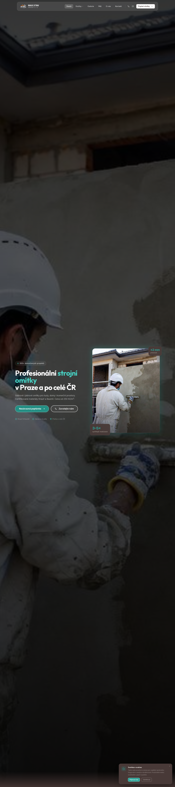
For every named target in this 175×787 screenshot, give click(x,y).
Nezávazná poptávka (30, 408)
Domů (69, 6)
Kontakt (118, 6)
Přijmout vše (134, 780)
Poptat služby (144, 6)
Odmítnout (146, 780)
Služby (78, 6)
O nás (108, 6)
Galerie (91, 6)
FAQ (100, 6)
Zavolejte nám (66, 408)
